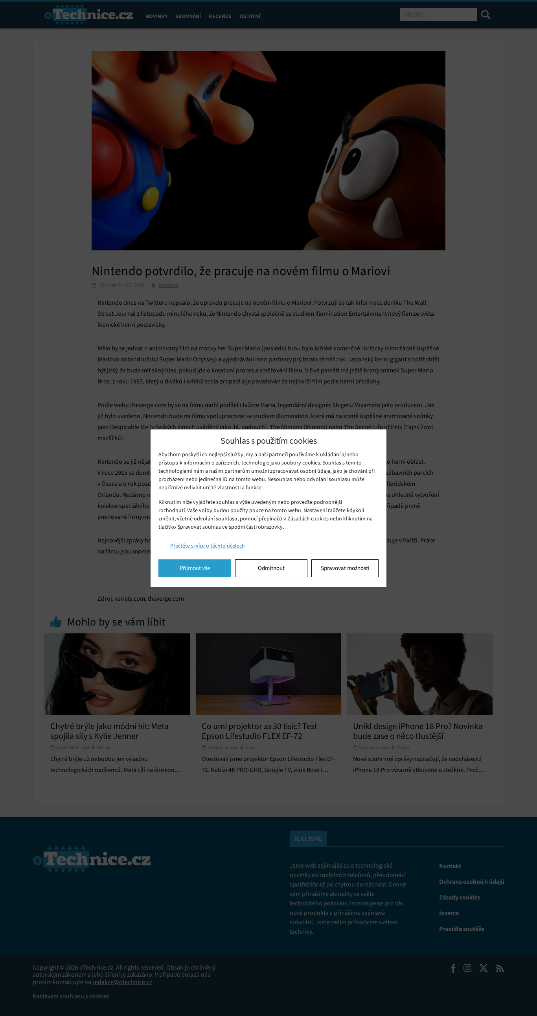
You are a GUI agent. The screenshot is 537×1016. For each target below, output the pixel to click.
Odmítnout (271, 568)
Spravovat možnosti (345, 568)
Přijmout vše (195, 568)
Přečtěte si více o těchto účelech (207, 545)
